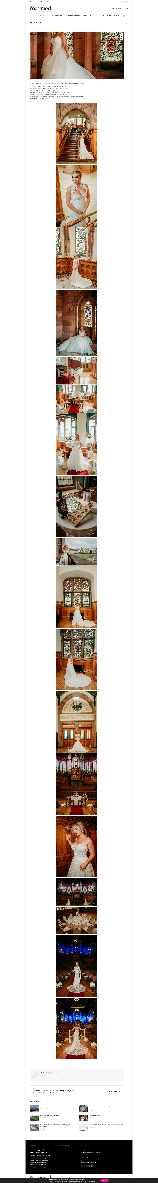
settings (93, 1181)
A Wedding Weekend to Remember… (50, 1115)
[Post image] (34, 1108)
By (78, 1064)
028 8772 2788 (84, 1157)
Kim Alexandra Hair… (95, 1115)
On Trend (33, 33)
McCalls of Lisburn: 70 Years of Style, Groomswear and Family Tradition (106, 1107)
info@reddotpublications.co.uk (50, 2)
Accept (104, 1180)
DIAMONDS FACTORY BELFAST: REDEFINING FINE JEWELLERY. (106, 1125)
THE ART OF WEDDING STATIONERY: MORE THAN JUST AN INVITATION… (56, 1126)
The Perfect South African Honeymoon (50, 1106)
